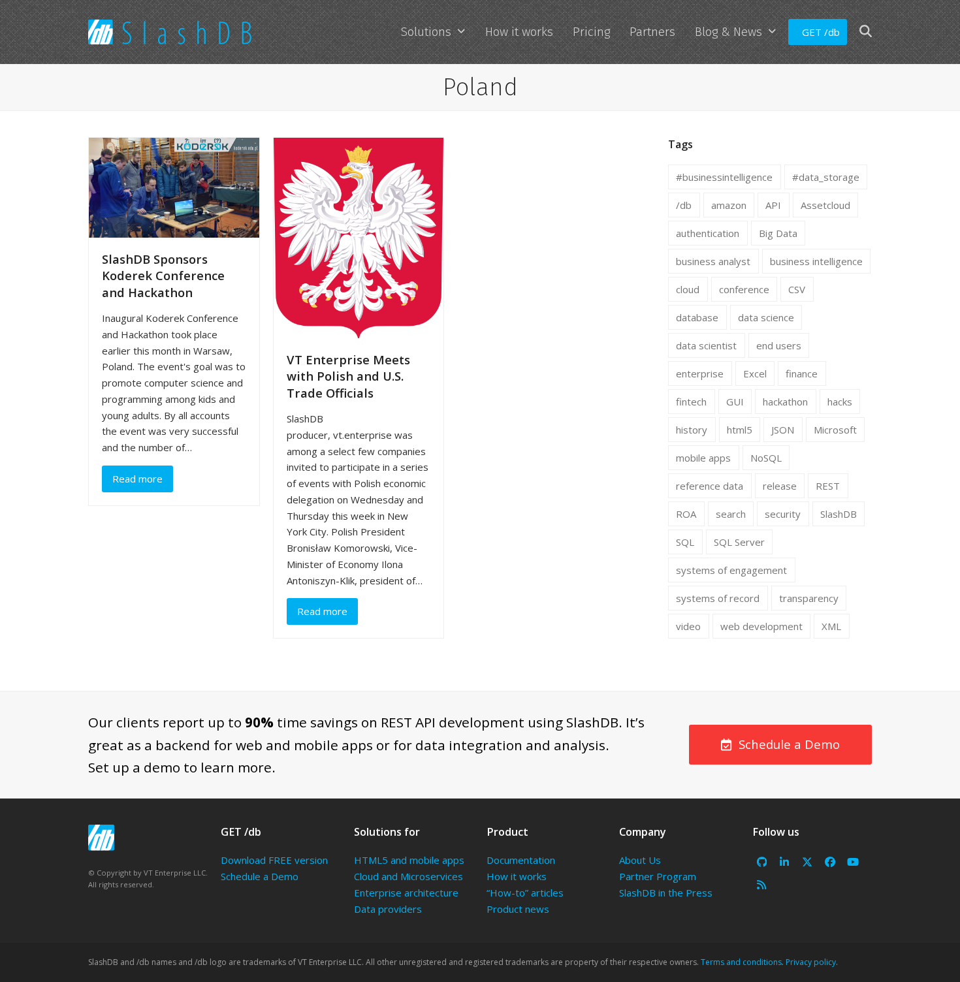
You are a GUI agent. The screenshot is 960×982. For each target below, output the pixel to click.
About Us (640, 859)
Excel (755, 373)
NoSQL (766, 457)
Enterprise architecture (406, 892)
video (688, 626)
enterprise (700, 373)
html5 (739, 429)
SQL (685, 541)
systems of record (718, 598)
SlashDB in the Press (665, 892)
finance (802, 373)
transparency (809, 598)
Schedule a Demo (259, 876)
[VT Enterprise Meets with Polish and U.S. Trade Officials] (359, 237)
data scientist (706, 345)
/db (684, 205)
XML (831, 626)
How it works (517, 876)
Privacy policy (811, 962)
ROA (686, 513)
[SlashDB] (101, 838)
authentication (707, 233)
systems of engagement (731, 570)
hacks (839, 401)
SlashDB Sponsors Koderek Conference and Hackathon (163, 275)
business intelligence (816, 261)
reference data (709, 485)
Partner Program (657, 876)
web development (761, 626)
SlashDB (838, 513)
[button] (866, 32)
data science (766, 317)
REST (828, 485)
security (783, 513)
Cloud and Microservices (408, 876)
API (773, 205)
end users (778, 345)
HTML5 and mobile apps (409, 859)
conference (744, 289)
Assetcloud (825, 205)
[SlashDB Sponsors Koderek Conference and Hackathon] (174, 186)
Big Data (778, 233)
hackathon (785, 401)
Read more (137, 478)
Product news (518, 908)
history (691, 429)
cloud (687, 289)
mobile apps (703, 457)
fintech (691, 401)
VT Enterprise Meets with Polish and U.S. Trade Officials (348, 376)
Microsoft (835, 429)
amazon (728, 205)
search (731, 513)
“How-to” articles (525, 892)
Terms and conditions (741, 962)
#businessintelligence (724, 176)
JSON (782, 429)
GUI (735, 401)
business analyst (713, 261)
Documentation (521, 859)
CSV (796, 289)
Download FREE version (274, 859)
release (780, 485)
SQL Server (739, 541)
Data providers (388, 908)
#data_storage (825, 176)
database (697, 317)
